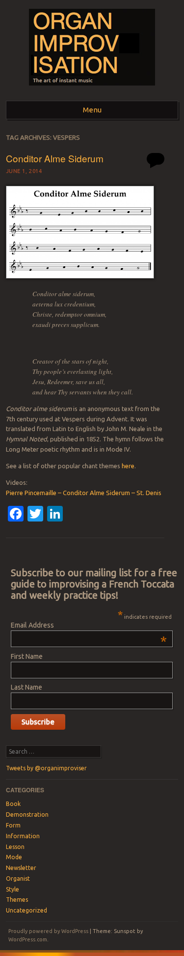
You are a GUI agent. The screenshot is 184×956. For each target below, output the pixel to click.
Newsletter (21, 868)
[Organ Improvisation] (92, 88)
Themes (17, 899)
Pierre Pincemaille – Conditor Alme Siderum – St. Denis (83, 492)
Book (13, 804)
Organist (18, 878)
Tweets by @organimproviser (46, 768)
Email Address (88, 625)
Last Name (26, 687)
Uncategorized (26, 910)
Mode (14, 857)
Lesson (15, 847)
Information (23, 836)
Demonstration (27, 814)
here (128, 465)
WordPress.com (27, 939)
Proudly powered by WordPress (48, 931)
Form (13, 825)
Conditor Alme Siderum (55, 158)
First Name (27, 656)
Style (12, 889)
